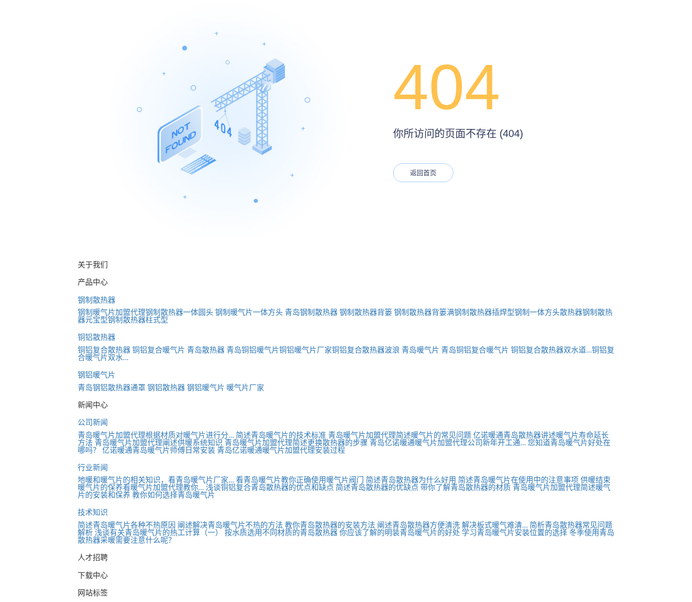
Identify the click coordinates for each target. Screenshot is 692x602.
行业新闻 (93, 468)
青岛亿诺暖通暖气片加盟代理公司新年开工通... (448, 443)
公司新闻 (93, 422)
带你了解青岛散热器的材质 (465, 487)
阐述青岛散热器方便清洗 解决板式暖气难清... (452, 525)
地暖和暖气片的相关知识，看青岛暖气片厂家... (156, 480)
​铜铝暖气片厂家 (305, 350)
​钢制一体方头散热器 (548, 312)
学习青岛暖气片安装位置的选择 (514, 533)
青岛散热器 (206, 350)
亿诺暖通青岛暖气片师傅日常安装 (158, 450)
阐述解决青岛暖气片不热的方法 (230, 525)
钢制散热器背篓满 (424, 312)
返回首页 (423, 173)
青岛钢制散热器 (311, 312)
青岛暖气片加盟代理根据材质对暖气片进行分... (156, 435)
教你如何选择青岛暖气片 (173, 495)
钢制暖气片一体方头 (249, 312)
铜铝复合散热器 (104, 350)
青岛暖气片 (420, 350)
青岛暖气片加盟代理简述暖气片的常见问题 (399, 435)
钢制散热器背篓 (365, 312)
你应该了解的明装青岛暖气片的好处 (399, 533)
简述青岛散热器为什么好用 (411, 480)
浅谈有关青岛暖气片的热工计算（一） (159, 533)
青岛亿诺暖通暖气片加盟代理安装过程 (281, 450)
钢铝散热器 (166, 388)
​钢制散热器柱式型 (138, 320)
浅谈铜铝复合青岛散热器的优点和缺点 (270, 487)
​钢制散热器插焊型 (484, 312)
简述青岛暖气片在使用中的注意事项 (518, 480)
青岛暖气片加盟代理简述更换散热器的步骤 (296, 443)
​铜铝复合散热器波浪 (366, 350)
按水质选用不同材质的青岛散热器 (281, 533)
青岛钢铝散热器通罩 (111, 388)
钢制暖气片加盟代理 (111, 312)
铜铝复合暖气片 (158, 350)
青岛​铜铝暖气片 (252, 350)
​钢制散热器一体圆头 (179, 312)
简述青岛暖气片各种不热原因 (127, 525)
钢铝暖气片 (96, 375)
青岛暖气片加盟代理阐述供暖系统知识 (159, 443)
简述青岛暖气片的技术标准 (281, 435)
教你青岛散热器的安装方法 (330, 525)
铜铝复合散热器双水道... (551, 350)
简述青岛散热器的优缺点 (377, 487)
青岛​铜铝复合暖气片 (475, 350)
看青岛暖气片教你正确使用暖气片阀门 (300, 480)
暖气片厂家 (245, 388)
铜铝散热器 (96, 337)
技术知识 (93, 512)
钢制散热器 (96, 300)
